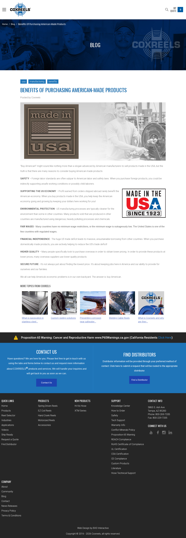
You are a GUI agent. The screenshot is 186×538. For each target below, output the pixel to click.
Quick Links (7, 401)
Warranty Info (118, 425)
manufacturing (37, 81)
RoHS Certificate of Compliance (127, 444)
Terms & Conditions (11, 515)
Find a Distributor (140, 380)
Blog (13, 24)
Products (6, 410)
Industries (6, 420)
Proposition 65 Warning (123, 434)
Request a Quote (10, 439)
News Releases (9, 506)
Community (7, 491)
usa (23, 81)
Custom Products (120, 463)
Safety (114, 415)
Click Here (164, 337)
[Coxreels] (20, 9)
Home (5, 24)
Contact (5, 501)
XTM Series (80, 410)
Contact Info (155, 401)
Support (116, 401)
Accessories (44, 425)
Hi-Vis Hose (80, 405)
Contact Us (46, 382)
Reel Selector (8, 415)
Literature (116, 468)
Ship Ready (7, 434)
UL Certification (119, 449)
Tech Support (118, 420)
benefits (53, 81)
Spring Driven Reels (48, 405)
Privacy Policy (8, 510)
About (4, 486)
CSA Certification (120, 453)
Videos (5, 429)
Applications (7, 425)
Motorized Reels (46, 420)
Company (6, 482)
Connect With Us (157, 426)
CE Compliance (119, 458)
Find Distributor (9, 444)
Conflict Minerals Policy (123, 429)
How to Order (118, 410)
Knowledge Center (120, 405)
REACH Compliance (121, 439)
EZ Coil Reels (44, 410)
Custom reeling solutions (63, 318)
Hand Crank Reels (47, 415)
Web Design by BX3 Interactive (93, 528)
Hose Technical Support (123, 473)
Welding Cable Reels (119, 318)
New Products (82, 401)
